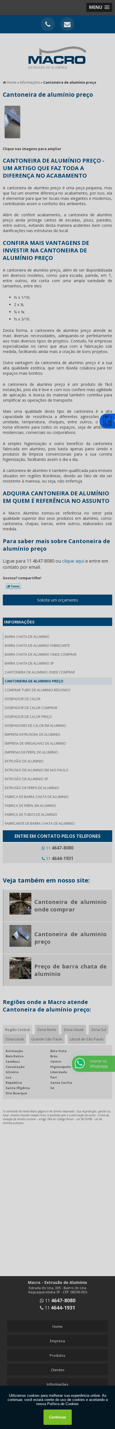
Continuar (57, 1417)
